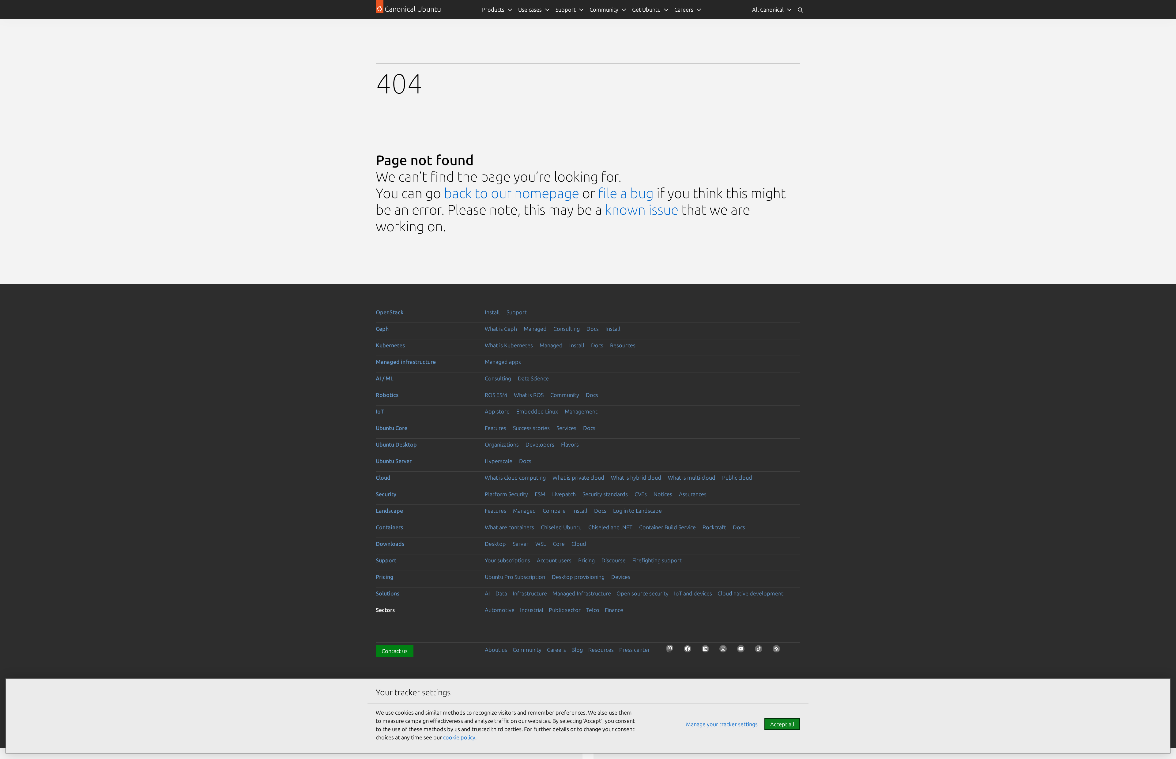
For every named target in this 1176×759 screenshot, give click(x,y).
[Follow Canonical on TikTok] (760, 650)
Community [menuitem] (604, 9)
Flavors (570, 444)
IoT (380, 411)
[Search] (800, 9)
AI (487, 593)
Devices (620, 577)
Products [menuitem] (493, 9)
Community (564, 395)
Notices (663, 494)
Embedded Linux (537, 411)
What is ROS (529, 395)
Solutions (387, 593)
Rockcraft (714, 527)
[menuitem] (772, 9)
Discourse (613, 560)
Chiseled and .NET (610, 527)
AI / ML (385, 378)
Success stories (531, 428)
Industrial (531, 610)
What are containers (509, 527)
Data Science (533, 378)
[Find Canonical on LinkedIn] (707, 650)
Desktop (495, 544)
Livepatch (564, 494)
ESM (540, 494)
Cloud (383, 477)
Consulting (566, 329)
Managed (535, 329)
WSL (540, 544)
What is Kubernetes (509, 345)
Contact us (395, 651)
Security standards (605, 494)
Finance (614, 610)
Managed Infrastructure (581, 593)
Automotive (499, 610)
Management (581, 411)
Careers (556, 650)
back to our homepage (511, 193)
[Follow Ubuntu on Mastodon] (671, 650)
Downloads (390, 544)
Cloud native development (750, 593)
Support (517, 312)
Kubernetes (390, 345)
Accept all (782, 724)
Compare (554, 511)
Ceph (382, 329)
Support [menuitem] (566, 9)
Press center (634, 650)
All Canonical (768, 9)
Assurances (693, 494)
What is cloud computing (515, 477)
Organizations (502, 444)
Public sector (565, 610)
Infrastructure (530, 593)
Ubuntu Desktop (396, 444)
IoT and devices (693, 593)
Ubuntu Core (391, 428)
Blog (577, 650)
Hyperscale (498, 461)
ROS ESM (496, 395)
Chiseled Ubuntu (561, 527)
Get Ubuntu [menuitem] (646, 9)
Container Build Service (667, 527)
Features (495, 428)
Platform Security (506, 494)
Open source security (642, 593)
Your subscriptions (507, 560)
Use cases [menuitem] (530, 9)
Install (492, 312)
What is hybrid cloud (636, 477)
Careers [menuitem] (683, 9)
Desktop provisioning (578, 577)
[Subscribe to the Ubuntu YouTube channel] (742, 650)
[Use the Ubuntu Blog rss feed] (778, 650)
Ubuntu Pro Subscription (515, 577)
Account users (554, 560)
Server (521, 544)
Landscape (389, 511)
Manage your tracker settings (722, 724)
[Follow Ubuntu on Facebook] (689, 650)
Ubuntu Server (394, 461)
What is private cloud (578, 477)
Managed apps (503, 362)
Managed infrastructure (406, 362)
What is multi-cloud (691, 477)
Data (501, 593)
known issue (641, 209)
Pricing (586, 560)
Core (559, 544)
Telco (592, 610)
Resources (622, 345)
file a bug (626, 193)
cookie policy (459, 737)
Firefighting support (657, 560)
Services (566, 428)
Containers (389, 527)
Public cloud (737, 477)
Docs (592, 329)
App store (497, 411)
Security (386, 494)
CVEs (641, 494)
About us (496, 650)
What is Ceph (501, 329)
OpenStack (390, 312)
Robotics (387, 395)
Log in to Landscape (637, 511)
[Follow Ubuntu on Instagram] (724, 650)
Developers (540, 444)
